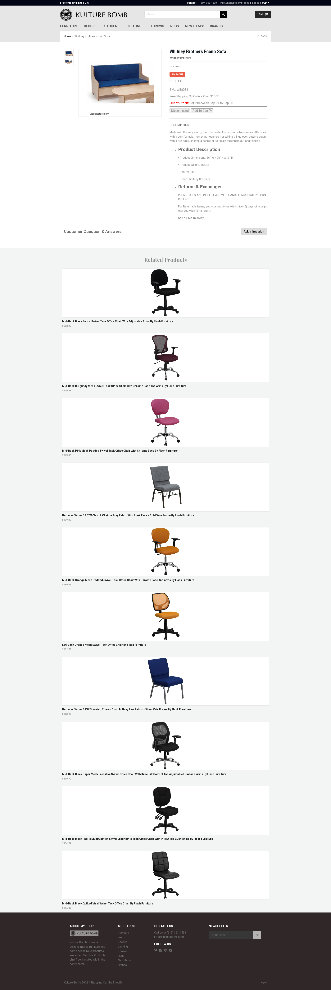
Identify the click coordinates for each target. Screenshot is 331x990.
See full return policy (191, 218)
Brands (216, 26)
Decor (89, 26)
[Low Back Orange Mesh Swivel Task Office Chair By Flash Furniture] (165, 639)
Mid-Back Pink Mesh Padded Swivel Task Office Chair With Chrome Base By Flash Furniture (120, 450)
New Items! (194, 26)
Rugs (174, 26)
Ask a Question (254, 231)
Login (255, 2)
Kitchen (110, 26)
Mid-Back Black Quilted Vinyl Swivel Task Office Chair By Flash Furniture (107, 903)
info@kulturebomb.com (234, 2)
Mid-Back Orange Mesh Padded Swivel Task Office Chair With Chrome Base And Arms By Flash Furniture (128, 580)
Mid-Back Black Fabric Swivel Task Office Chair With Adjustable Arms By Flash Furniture (117, 321)
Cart (261, 14)
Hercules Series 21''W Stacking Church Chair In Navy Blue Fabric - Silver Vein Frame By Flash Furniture (126, 709)
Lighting (134, 26)
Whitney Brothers (180, 57)
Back (264, 36)
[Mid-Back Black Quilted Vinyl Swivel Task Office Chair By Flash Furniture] (165, 897)
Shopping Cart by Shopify (106, 982)
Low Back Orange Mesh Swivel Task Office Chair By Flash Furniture (104, 644)
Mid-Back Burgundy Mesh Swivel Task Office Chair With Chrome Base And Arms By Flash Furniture (124, 386)
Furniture (69, 26)
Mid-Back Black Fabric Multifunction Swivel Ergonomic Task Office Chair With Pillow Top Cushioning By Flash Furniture (137, 838)
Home (67, 36)
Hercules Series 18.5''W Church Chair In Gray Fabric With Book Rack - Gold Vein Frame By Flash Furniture (128, 515)
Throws (157, 26)
